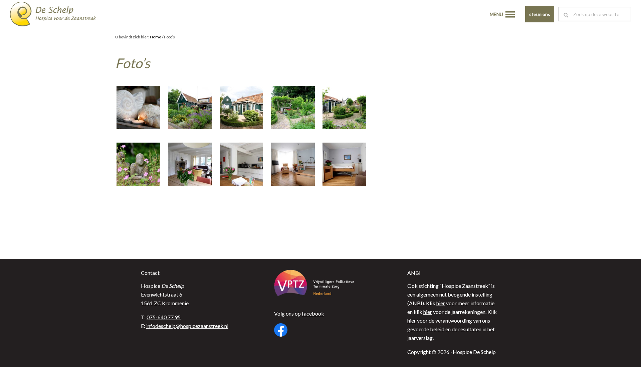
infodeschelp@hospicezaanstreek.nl (187, 326)
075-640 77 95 (164, 317)
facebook (313, 313)
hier (440, 303)
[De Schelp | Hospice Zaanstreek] (58, 15)
